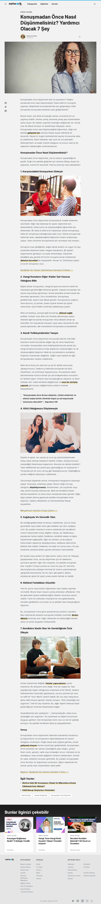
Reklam (70, 873)
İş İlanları (87, 867)
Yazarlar (70, 867)
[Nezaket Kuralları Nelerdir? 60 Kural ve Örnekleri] (82, 825)
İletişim (70, 878)
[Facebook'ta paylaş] (6, 103)
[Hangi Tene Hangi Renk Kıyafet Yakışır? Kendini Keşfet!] (50, 825)
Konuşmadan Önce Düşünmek (61, 795)
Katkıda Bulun (72, 870)
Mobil (38, 873)
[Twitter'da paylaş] (6, 107)
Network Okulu (75, 850)
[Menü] (6, 4)
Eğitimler (44, 4)
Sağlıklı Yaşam (25, 883)
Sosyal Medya (25, 889)
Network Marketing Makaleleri (24, 878)
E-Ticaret (39, 867)
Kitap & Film (24, 870)
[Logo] (15, 3)
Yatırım (38, 878)
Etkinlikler (87, 864)
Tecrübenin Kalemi (26, 892)
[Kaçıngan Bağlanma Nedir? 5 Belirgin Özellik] (19, 825)
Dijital (38, 864)
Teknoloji (39, 876)
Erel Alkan (10, 850)
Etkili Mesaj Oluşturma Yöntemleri (38, 790)
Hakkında (71, 864)
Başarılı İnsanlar (25, 864)
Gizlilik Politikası (89, 873)
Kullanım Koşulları (90, 876)
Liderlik (22, 873)
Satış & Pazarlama (26, 886)
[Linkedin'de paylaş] (6, 111)
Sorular (55, 4)
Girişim (38, 870)
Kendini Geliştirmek (41, 795)
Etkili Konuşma (26, 795)
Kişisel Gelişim (26, 12)
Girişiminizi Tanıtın (74, 876)
